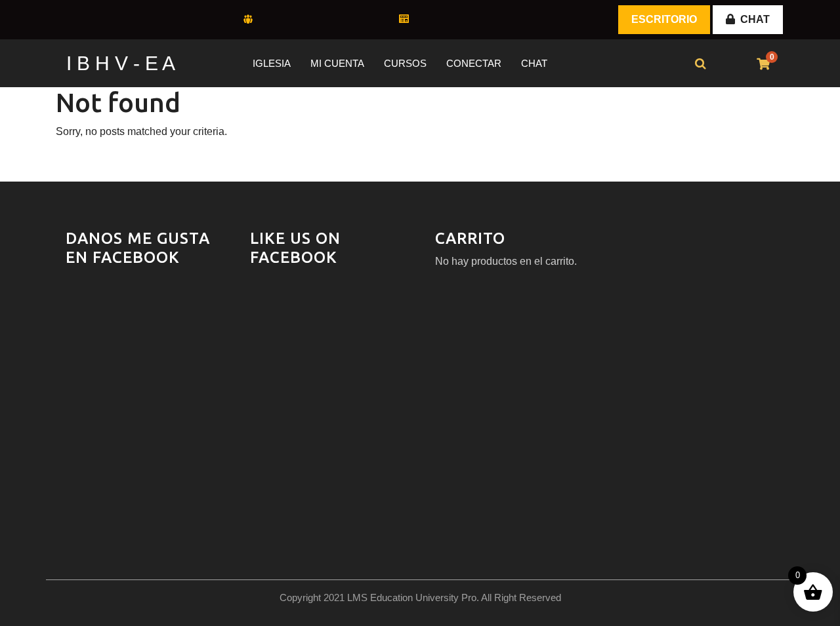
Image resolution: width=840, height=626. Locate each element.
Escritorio (664, 19)
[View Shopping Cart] (763, 64)
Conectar (473, 63)
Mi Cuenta (337, 63)
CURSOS (405, 63)
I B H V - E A (120, 63)
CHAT (755, 19)
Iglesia (272, 63)
